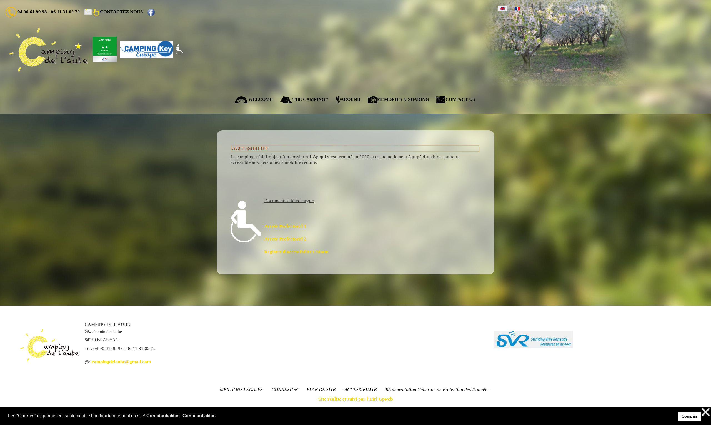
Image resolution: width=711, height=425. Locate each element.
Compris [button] (689, 416)
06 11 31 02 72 (65, 11)
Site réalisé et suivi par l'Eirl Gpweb (356, 399)
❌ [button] (705, 412)
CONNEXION (285, 389)
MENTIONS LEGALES (241, 389)
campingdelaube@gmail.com (121, 361)
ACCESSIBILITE (360, 389)
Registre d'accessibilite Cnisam (296, 251)
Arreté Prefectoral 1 (285, 226)
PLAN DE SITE (321, 389)
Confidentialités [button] (162, 415)
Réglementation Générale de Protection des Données (437, 389)
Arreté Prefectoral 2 (285, 239)
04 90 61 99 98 (32, 11)
